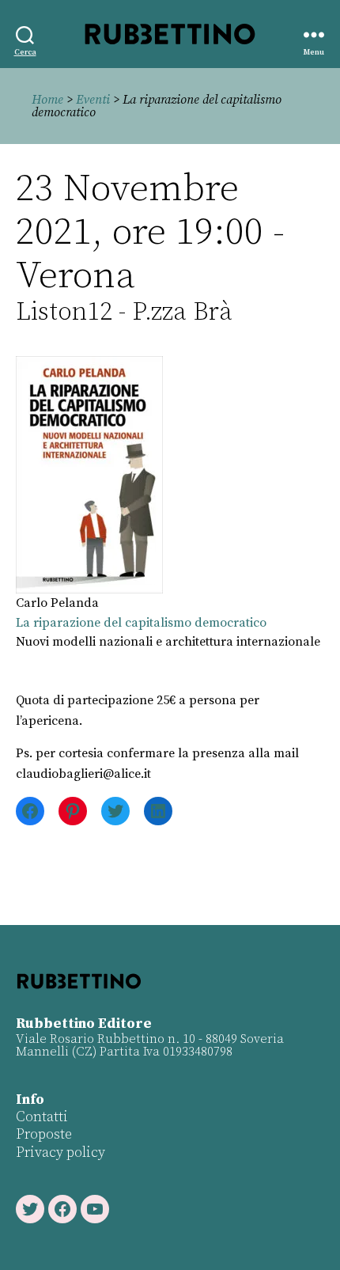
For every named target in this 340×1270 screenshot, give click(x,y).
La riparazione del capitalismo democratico (141, 623)
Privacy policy (60, 1152)
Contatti (42, 1117)
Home (47, 100)
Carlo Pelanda (57, 603)
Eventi (93, 100)
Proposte (44, 1134)
